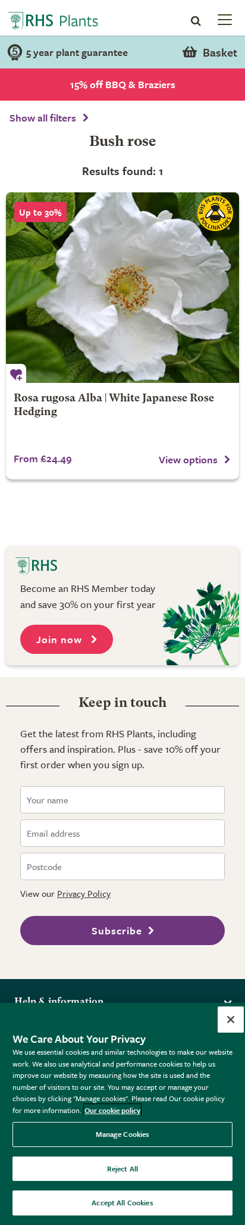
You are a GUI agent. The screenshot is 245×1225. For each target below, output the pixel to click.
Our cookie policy (112, 1110)
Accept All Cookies (122, 1202)
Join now (60, 639)
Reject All (122, 1168)
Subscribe (117, 930)
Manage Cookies (123, 1134)
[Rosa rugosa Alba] (122, 287)
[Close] (231, 1019)
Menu (223, 19)
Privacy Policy (84, 893)
